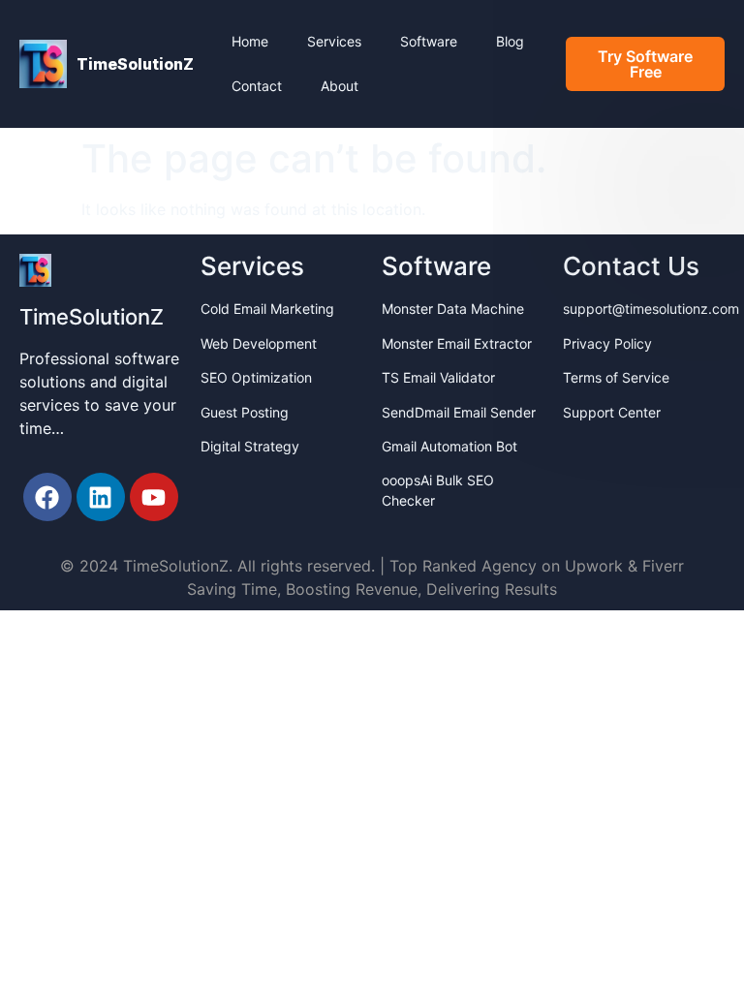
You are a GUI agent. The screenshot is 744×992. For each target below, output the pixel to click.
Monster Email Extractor (457, 343)
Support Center (612, 412)
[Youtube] (154, 497)
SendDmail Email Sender (459, 412)
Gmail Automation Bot (449, 446)
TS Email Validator (438, 377)
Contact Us (631, 266)
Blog (510, 41)
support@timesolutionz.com (651, 308)
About (339, 86)
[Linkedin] (101, 497)
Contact (257, 86)
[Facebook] (47, 497)
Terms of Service (616, 377)
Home (250, 41)
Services (334, 41)
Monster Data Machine (453, 308)
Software (428, 41)
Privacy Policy (607, 343)
